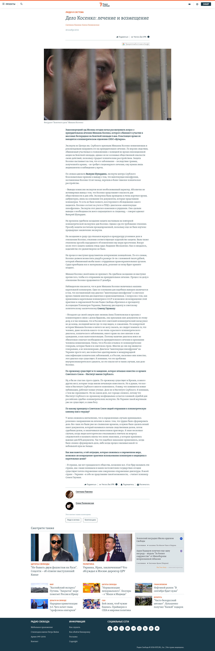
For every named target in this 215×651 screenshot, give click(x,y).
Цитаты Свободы (40, 564)
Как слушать (74, 627)
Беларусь (158, 597)
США (103, 601)
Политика (88, 564)
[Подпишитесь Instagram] (139, 628)
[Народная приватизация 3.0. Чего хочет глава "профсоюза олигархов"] (39, 604)
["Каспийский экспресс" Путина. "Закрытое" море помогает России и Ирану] (39, 588)
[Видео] (189, 4)
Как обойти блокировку (79, 632)
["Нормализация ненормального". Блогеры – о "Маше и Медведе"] (91, 588)
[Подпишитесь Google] (110, 628)
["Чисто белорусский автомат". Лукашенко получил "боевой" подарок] (143, 601)
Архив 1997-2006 (38, 637)
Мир (52, 585)
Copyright (73, 642)
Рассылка (73, 637)
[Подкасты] (151, 628)
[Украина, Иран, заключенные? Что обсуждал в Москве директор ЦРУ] (107, 547)
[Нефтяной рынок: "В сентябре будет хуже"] (143, 588)
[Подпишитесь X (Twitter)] (121, 628)
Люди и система (75, 12)
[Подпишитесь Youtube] (127, 628)
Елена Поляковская (90, 25)
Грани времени (160, 585)
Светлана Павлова (73, 25)
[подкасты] (197, 4)
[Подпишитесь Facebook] (115, 628)
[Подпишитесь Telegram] (133, 628)
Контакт (34, 642)
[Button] (122, 37)
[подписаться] (157, 628)
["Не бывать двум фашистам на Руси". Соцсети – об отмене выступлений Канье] (55, 547)
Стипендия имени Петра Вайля (45, 632)
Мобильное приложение (42, 627)
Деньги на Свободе (58, 601)
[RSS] (145, 628)
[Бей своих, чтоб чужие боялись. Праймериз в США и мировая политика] (91, 604)
